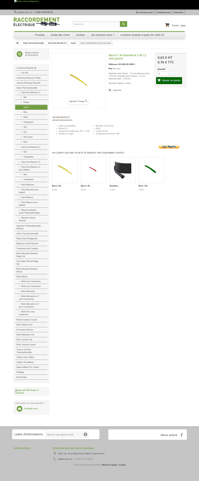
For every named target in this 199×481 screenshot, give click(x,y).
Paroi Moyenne (27, 185)
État (110, 68)
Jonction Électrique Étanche (28, 83)
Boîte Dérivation (28, 291)
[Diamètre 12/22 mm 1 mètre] (123, 170)
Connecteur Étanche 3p (26, 68)
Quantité (161, 69)
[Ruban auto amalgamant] (99, 4)
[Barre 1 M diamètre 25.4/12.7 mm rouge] (94, 170)
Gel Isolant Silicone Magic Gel (27, 262)
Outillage (20, 372)
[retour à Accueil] (17, 43)
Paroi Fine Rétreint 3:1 (30, 147)
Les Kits (24, 73)
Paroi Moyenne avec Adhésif (29, 191)
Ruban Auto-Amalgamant (26, 238)
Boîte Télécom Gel (24, 325)
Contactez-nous (164, 12)
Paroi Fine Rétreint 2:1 (30, 92)
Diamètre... (114, 186)
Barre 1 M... (57, 186)
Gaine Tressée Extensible (27, 233)
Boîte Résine (21, 277)
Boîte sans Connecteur (31, 286)
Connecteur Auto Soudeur (27, 248)
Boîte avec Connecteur (31, 281)
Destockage (21, 377)
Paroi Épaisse (27, 197)
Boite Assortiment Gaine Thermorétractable (29, 211)
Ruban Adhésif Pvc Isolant (27, 367)
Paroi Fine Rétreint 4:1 (30, 162)
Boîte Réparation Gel (25, 335)
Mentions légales (109, 465)
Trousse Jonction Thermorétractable (24, 350)
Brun (25, 142)
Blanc (25, 117)
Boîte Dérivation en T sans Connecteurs (29, 297)
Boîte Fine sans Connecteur (27, 313)
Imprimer (117, 90)
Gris (25, 132)
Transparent (28, 122)
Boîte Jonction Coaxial (26, 344)
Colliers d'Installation (25, 362)
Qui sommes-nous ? (145, 12)
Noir (25, 97)
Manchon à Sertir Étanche (27, 243)
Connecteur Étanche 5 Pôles (28, 78)
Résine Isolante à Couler (26, 320)
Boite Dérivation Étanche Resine (26, 270)
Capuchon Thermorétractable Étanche (28, 227)
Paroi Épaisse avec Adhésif (28, 203)
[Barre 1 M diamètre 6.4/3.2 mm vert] (151, 170)
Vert (25, 127)
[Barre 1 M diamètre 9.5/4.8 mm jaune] (65, 170)
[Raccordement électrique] (41, 22)
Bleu (25, 112)
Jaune (26, 107)
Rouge (26, 102)
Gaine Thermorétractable (26, 88)
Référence (113, 64)
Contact (122, 465)
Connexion (178, 12)
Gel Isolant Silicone (24, 330)
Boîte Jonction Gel (24, 339)
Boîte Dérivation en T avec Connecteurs (29, 305)
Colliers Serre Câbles (25, 357)
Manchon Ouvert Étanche (27, 219)
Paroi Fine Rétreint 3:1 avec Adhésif (29, 168)
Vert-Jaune (27, 137)
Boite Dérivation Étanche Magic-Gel (26, 254)
